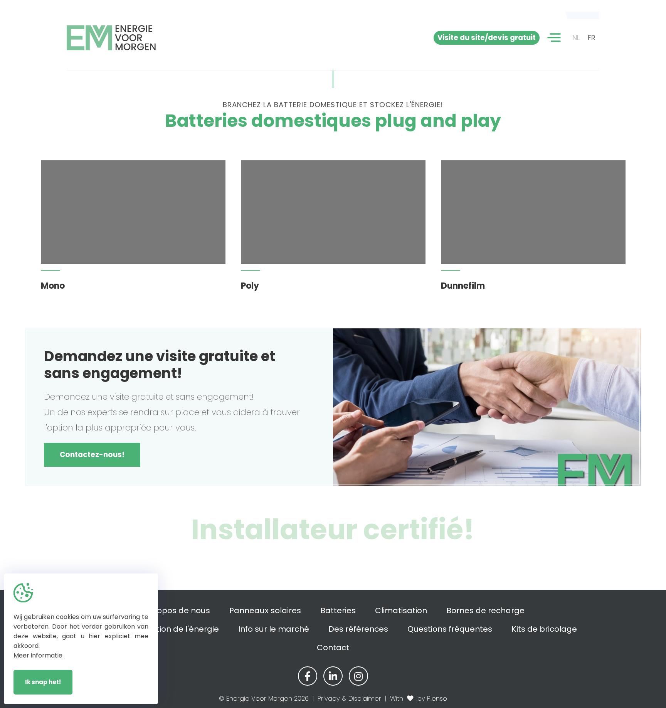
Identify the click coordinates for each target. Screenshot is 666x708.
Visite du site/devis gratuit (486, 37)
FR (591, 37)
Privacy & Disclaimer (349, 698)
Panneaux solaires (265, 610)
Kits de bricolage (544, 629)
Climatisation (401, 610)
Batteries (338, 610)
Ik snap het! (43, 682)
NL (576, 37)
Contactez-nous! (92, 454)
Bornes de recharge (485, 610)
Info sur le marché (273, 629)
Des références (358, 629)
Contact (333, 647)
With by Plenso (418, 698)
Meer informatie (37, 655)
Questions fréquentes (449, 629)
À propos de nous (175, 610)
